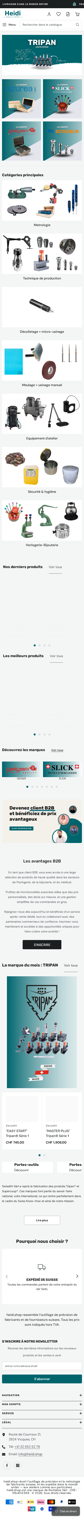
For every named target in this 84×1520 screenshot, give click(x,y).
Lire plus (42, 1220)
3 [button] (44, 645)
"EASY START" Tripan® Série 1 (17, 1133)
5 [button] (47, 787)
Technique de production (42, 278)
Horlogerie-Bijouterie (42, 545)
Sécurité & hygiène (42, 492)
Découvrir (21, 1170)
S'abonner (42, 1379)
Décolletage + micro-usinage (42, 331)
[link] (42, 1276)
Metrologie (42, 225)
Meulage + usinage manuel (42, 385)
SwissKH (11, 1125)
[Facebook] (7, 1465)
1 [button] (35, 645)
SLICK (62, 778)
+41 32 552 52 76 (27, 1447)
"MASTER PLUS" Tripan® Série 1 (58, 1133)
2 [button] (40, 645)
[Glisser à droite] (77, 1276)
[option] (42, 55)
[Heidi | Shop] (42, 200)
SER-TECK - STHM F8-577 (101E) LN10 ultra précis (21, 628)
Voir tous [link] (56, 656)
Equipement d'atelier (42, 438)
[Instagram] (18, 1465)
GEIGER (21, 778)
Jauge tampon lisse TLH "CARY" (62, 716)
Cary (10, 709)
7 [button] (57, 787)
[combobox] (51, 24)
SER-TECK (13, 620)
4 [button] (49, 645)
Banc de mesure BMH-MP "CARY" (19, 716)
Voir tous (55, 567)
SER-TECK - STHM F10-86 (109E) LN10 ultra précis (61, 628)
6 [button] (52, 787)
